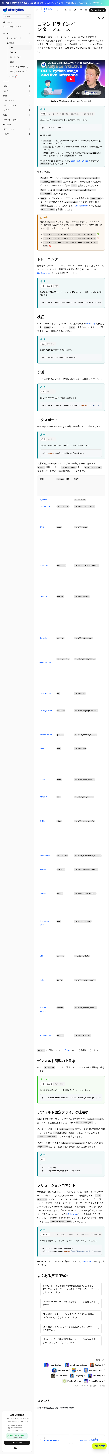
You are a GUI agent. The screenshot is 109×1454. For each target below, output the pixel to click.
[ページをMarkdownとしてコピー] (98, 18)
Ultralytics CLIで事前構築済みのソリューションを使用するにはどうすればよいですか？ (69, 1341)
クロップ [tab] (54, 1234)
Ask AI (98, 1446)
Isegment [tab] (97, 1234)
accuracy (90, 323)
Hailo (41, 980)
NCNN (42, 779)
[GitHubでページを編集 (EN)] (103, 18)
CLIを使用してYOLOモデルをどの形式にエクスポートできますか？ (68, 1328)
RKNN (42, 821)
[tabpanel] (71, 141)
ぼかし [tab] (63, 1234)
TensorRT (43, 596)
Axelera (42, 869)
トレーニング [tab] (52, 114)
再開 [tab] (56, 286)
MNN (41, 748)
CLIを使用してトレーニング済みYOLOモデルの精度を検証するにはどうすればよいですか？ (68, 1316)
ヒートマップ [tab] (86, 1234)
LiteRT (42, 956)
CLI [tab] (42, 1159)
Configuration (81, 205)
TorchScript (44, 506)
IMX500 (43, 797)
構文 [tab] (43, 114)
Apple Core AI (45, 1035)
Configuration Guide (79, 161)
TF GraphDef (45, 693)
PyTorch (43, 500)
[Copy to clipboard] (99, 127)
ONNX (42, 527)
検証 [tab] (67, 114)
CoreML (43, 638)
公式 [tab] (43, 344)
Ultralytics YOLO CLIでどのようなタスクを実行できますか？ (69, 1303)
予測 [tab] (62, 114)
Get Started (17, 1443)
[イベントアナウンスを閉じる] (3, 3)
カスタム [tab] (50, 344)
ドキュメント (48, 10)
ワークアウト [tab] (73, 1234)
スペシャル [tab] (88, 114)
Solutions (72, 1214)
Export (68, 1050)
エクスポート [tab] (76, 114)
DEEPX (42, 893)
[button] (17, 33)
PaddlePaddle (45, 735)
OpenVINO (44, 565)
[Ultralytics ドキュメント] (17, 10)
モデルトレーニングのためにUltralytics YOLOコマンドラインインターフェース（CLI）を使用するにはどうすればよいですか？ (69, 1289)
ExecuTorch (44, 855)
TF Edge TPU (45, 710)
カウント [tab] (45, 1234)
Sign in (17, 1448)
